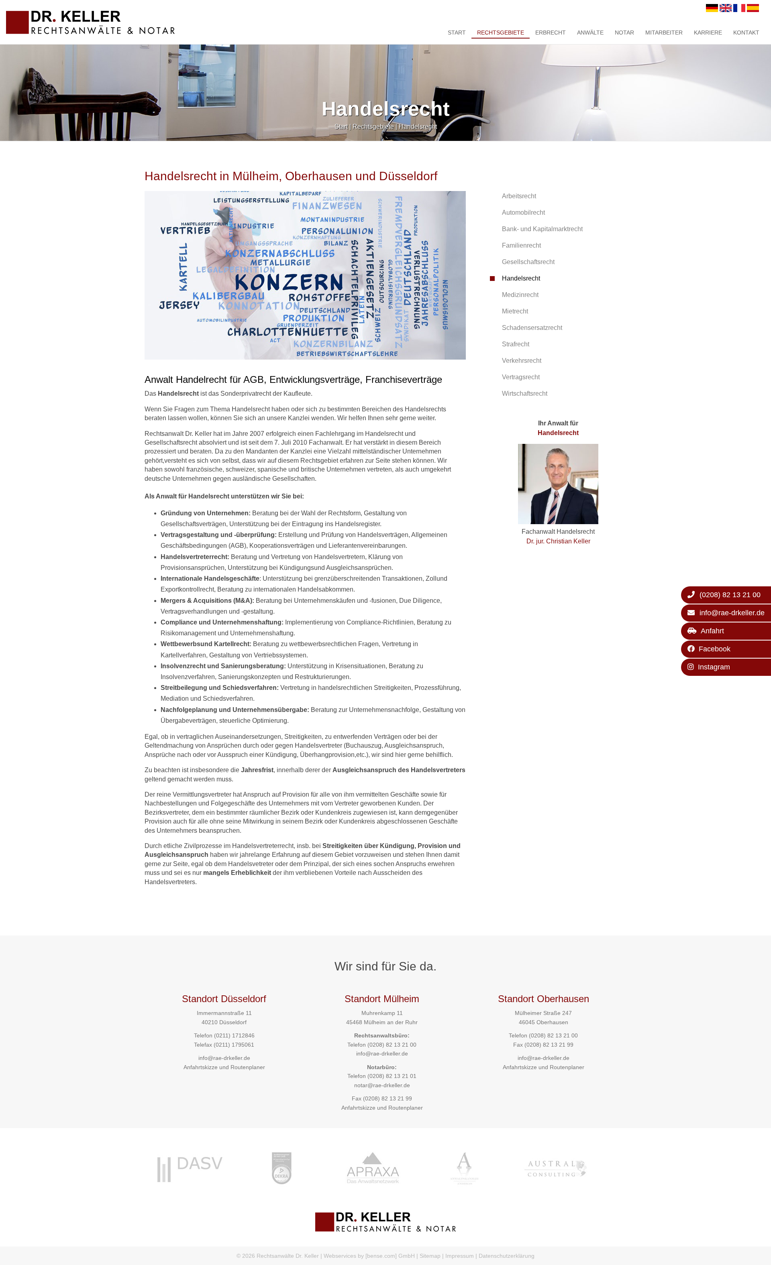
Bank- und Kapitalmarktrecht (542, 229)
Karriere (708, 32)
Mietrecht (515, 311)
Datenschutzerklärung (506, 1256)
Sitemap (430, 1256)
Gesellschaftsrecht (528, 261)
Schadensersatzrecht (532, 327)
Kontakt (746, 32)
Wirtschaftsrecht (524, 393)
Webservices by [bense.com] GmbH (369, 1256)
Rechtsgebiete (500, 32)
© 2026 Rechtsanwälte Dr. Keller (278, 1256)
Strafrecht (515, 344)
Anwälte (590, 32)
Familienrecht (521, 245)
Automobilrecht (523, 212)
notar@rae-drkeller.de (382, 1085)
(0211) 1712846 (234, 1035)
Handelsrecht (418, 126)
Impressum (459, 1256)
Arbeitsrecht (519, 196)
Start (457, 32)
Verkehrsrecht (521, 360)
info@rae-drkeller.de (224, 1058)
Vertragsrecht (521, 377)
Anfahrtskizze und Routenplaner (224, 1067)
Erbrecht (550, 32)
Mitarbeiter (664, 32)
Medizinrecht (520, 294)
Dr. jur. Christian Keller (558, 541)
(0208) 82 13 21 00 (391, 1044)
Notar (624, 32)
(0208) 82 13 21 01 (391, 1076)
